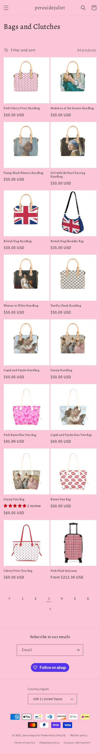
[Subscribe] (77, 650)
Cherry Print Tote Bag (18, 571)
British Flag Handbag (18, 241)
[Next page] (50, 609)
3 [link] (49, 598)
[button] (6, 7)
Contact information (77, 742)
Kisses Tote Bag (60, 499)
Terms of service (24, 742)
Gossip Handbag (61, 370)
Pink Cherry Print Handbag (22, 108)
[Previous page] (9, 598)
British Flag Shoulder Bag (67, 241)
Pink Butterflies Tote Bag (20, 435)
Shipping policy (49, 742)
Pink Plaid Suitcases (63, 571)
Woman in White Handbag (21, 305)
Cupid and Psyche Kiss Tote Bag (71, 435)
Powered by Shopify (53, 735)
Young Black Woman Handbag (23, 173)
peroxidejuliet (31, 735)
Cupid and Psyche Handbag (21, 370)
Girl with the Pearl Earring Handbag (67, 175)
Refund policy (79, 735)
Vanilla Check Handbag (65, 305)
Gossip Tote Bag (14, 499)
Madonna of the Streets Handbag (72, 108)
